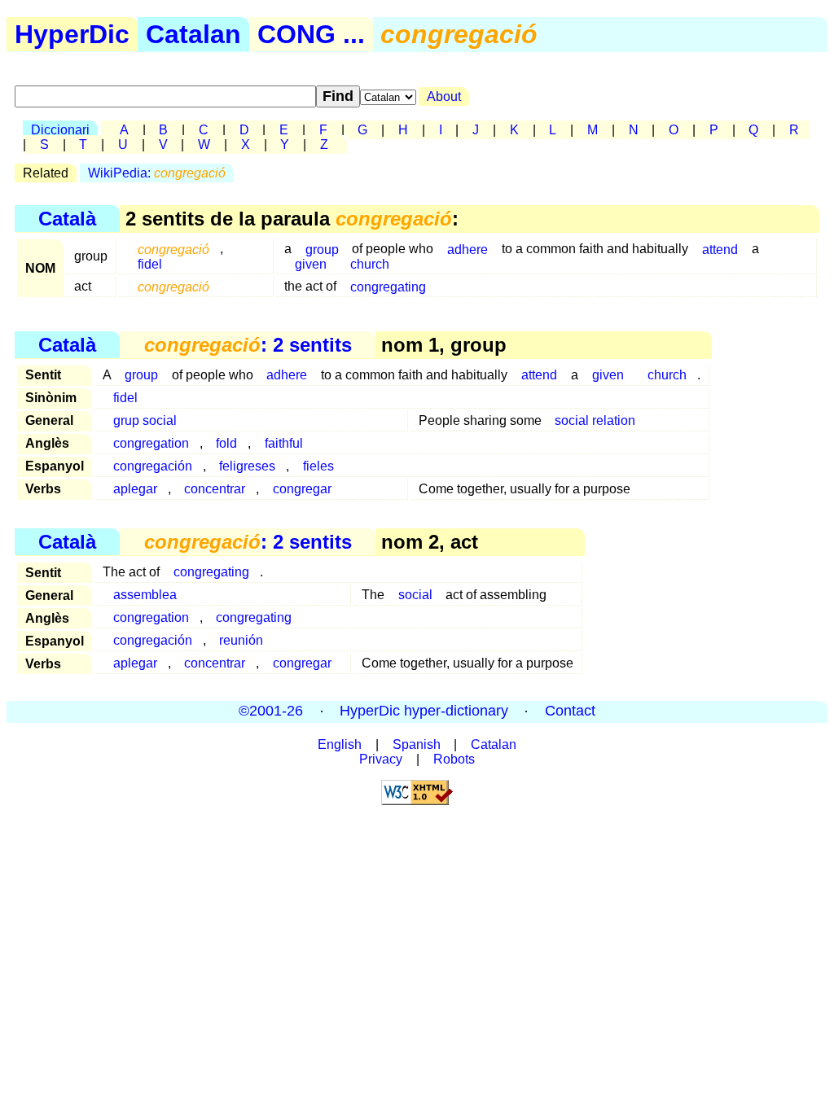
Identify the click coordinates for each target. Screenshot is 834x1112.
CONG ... (311, 34)
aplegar (135, 489)
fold (226, 443)
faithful (284, 443)
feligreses (247, 466)
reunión (241, 640)
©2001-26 (271, 711)
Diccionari (60, 130)
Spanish (417, 744)
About (444, 96)
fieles (318, 466)
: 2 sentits (248, 345)
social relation (595, 420)
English (340, 744)
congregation (151, 443)
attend (720, 249)
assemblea (145, 595)
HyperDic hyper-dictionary (424, 711)
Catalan (193, 34)
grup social (145, 420)
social (415, 595)
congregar (302, 489)
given (311, 263)
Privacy (380, 759)
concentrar (214, 489)
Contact (570, 711)
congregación (152, 466)
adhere (467, 249)
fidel (150, 263)
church (369, 263)
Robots (454, 759)
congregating (388, 286)
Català (67, 219)
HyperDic (72, 34)
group (141, 375)
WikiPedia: (157, 173)
